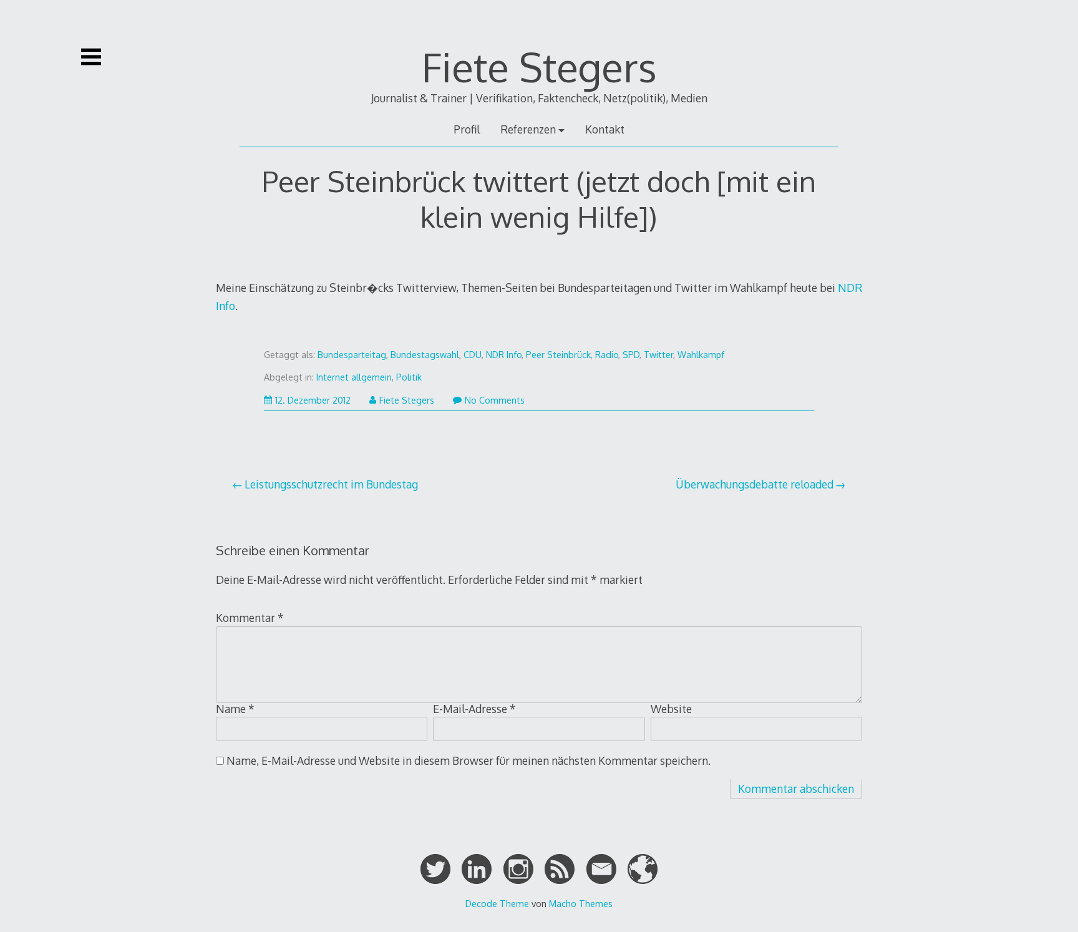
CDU (473, 354)
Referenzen (528, 129)
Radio (606, 354)
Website (671, 709)
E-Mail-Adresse (474, 709)
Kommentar (250, 617)
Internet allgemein (354, 377)
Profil (467, 129)
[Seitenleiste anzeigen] (91, 57)
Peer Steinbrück (558, 354)
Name (235, 709)
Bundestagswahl (425, 354)
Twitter (658, 354)
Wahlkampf (700, 354)
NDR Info (504, 354)
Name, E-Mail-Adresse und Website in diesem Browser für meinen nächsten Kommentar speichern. (468, 760)
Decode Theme (497, 903)
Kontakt (604, 129)
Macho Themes (581, 903)
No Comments (495, 400)
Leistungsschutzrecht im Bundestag (331, 484)
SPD (631, 354)
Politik (409, 377)
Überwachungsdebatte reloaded (754, 484)
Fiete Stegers (539, 66)
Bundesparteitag (352, 354)
